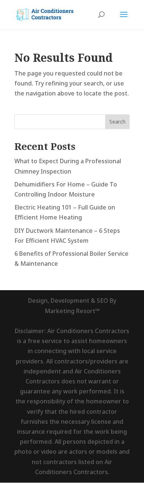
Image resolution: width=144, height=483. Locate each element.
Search (117, 121)
